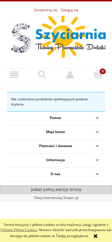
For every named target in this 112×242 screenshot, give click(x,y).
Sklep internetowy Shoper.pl (56, 197)
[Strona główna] (56, 37)
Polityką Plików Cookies (19, 229)
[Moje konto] (70, 75)
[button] (14, 75)
